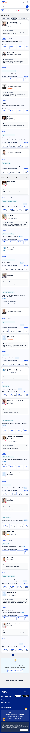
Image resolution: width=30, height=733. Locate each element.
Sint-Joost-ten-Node (23, 18)
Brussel (14, 18)
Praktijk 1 (4, 38)
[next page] (19, 654)
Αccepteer (24, 730)
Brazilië (19, 718)
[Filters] (2, 10)
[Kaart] (27, 10)
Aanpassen (5, 730)
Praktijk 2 (10, 38)
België (14, 716)
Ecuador (10, 718)
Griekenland (9, 716)
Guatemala (15, 718)
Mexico (17, 716)
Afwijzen (15, 730)
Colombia (21, 716)
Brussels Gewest (6, 18)
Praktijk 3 (15, 289)
